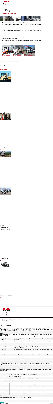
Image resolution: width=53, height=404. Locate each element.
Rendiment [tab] (1, 365)
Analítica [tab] (1, 367)
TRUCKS (6, 4)
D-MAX (6, 3)
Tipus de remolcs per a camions (4, 258)
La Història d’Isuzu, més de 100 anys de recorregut (6, 295)
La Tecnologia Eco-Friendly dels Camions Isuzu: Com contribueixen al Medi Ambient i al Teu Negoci (12, 184)
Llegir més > (1, 149)
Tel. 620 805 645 (5, 314)
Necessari (2, 332)
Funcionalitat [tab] (1, 361)
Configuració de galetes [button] (4, 320)
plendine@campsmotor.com (6, 315)
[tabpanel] (26, 347)
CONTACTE (6, 9)
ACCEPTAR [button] (11, 320)
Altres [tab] (1, 395)
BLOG (5, 5)
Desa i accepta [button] (2, 402)
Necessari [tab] (1, 331)
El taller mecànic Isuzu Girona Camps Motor (5, 147)
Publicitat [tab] (1, 380)
